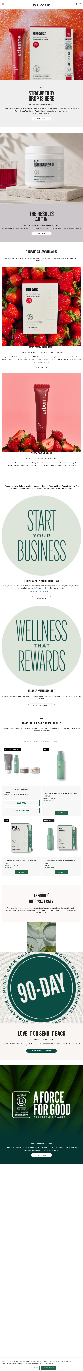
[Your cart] (80, 4)
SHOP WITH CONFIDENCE (41, 1051)
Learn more (21, 803)
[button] (4, 4)
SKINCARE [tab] (27, 741)
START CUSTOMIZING (21, 810)
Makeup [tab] (46, 741)
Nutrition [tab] (37, 741)
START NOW (41, 598)
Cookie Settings (33, 1368)
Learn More (41, 1155)
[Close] (79, 1361)
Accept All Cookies (48, 1368)
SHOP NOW (41, 118)
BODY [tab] (56, 741)
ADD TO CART (61, 813)
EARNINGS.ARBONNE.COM (41, 591)
